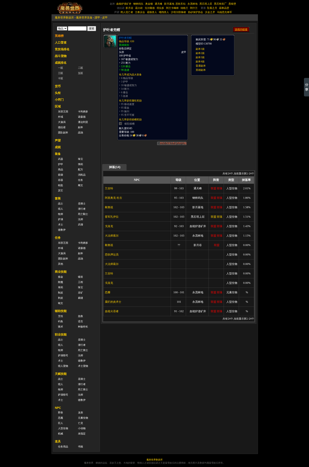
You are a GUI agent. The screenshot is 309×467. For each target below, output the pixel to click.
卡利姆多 (83, 111)
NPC (58, 407)
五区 (80, 73)
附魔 (60, 282)
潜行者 (82, 208)
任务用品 (63, 446)
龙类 (80, 412)
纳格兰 (184, 8)
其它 (60, 190)
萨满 (60, 219)
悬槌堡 (232, 3)
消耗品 (82, 174)
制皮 (60, 292)
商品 (60, 169)
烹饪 (60, 316)
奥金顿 (149, 3)
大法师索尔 (112, 235)
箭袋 (60, 174)
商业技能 (61, 271)
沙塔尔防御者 (178, 12)
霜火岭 (139, 8)
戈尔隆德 (150, 8)
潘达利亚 (83, 122)
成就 (58, 147)
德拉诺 (62, 127)
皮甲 (105, 17)
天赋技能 (61, 373)
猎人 (60, 208)
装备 (58, 153)
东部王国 (63, 111)
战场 (80, 132)
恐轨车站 (181, 3)
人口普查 (61, 42)
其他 (60, 263)
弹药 (80, 164)
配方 (80, 169)
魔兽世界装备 (84, 17)
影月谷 (129, 8)
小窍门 (59, 99)
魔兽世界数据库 (64, 17)
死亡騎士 (83, 214)
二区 (80, 67)
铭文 (60, 303)
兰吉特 (109, 188)
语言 (80, 321)
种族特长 (83, 326)
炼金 (60, 276)
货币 (58, 86)
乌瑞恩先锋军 (224, 12)
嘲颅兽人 (164, 12)
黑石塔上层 (205, 3)
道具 (58, 441)
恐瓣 (107, 292)
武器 (60, 159)
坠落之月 (212, 8)
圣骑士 (82, 203)
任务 (80, 180)
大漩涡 (62, 122)
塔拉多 (160, 8)
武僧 (80, 224)
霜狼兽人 (152, 12)
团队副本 (63, 132)
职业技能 (61, 334)
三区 (60, 73)
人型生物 (63, 428)
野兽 (60, 412)
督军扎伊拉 (112, 216)
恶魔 (60, 417)
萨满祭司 (63, 355)
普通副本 (201, 65)
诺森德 (82, 116)
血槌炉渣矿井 (123, 3)
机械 (60, 433)
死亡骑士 (83, 350)
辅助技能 (61, 311)
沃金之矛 (210, 12)
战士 (60, 203)
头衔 (58, 93)
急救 (80, 316)
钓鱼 (60, 321)
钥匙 (60, 185)
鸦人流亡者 (126, 12)
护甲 (60, 164)
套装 (58, 198)
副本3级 (200, 57)
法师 (80, 219)
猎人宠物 (63, 365)
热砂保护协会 (195, 12)
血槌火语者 (112, 311)
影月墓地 (169, 3)
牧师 (60, 214)
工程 (80, 282)
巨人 (60, 423)
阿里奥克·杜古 (113, 197)
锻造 (80, 276)
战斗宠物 (61, 56)
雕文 (80, 185)
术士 (60, 224)
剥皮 (60, 297)
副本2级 (200, 53)
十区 (60, 78)
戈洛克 (109, 226)
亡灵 (80, 423)
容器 (60, 180)
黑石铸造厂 (220, 3)
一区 (60, 67)
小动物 (82, 428)
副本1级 (200, 48)
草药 (60, 287)
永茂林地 (193, 3)
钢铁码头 (138, 3)
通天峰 (158, 3)
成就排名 (61, 62)
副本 (80, 127)
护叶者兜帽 (125, 37)
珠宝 (80, 159)
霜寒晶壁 (224, 8)
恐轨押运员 (112, 254)
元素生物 (83, 417)
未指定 (82, 433)
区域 (58, 106)
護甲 (97, 17)
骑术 (60, 326)
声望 (58, 140)
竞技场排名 (62, 49)
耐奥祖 (109, 207)
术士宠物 (83, 365)
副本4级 (200, 61)
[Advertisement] (222, 102)
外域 (60, 116)
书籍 (80, 446)
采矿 (80, 292)
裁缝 (80, 297)
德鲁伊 (62, 229)
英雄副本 (201, 69)
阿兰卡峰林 (172, 8)
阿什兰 (194, 8)
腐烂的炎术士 (113, 301)
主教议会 (140, 12)
